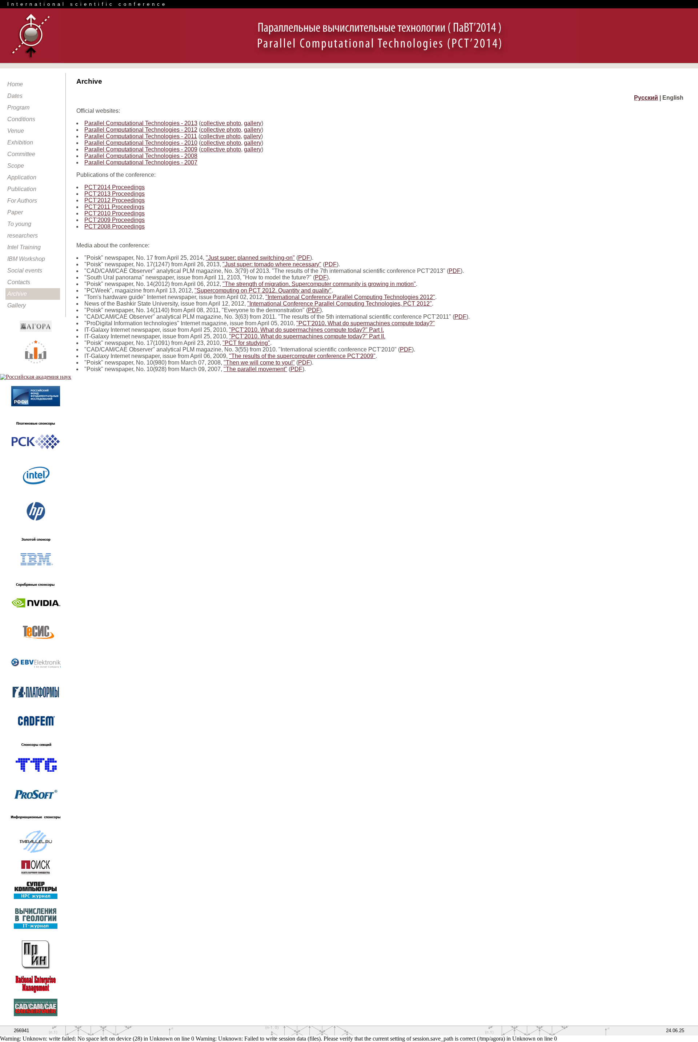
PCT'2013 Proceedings (114, 194)
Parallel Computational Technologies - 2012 (140, 130)
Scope (15, 166)
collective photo (221, 123)
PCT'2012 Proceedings (114, 200)
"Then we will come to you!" (259, 362)
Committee (21, 154)
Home (15, 84)
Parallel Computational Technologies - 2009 (140, 149)
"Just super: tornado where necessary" (271, 264)
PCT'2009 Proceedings (114, 220)
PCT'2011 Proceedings (114, 207)
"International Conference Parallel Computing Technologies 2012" (350, 297)
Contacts (18, 282)
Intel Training (24, 247)
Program (18, 107)
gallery (252, 123)
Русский (646, 98)
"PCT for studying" (246, 343)
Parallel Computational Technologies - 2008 (140, 156)
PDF (304, 258)
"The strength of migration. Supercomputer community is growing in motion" (319, 284)
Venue (15, 131)
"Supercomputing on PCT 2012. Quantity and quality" (263, 290)
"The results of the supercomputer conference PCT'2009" (302, 356)
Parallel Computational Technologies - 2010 (140, 143)
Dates (15, 96)
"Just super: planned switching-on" (250, 258)
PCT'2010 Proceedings (114, 213)
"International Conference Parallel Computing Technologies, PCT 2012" (339, 304)
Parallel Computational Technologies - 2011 (140, 136)
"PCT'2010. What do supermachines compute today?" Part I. (306, 330)
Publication (21, 189)
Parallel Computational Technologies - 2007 (140, 162)
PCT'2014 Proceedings (114, 187)
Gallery (16, 305)
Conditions (21, 119)
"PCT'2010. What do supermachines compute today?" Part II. (307, 336)
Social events (24, 270)
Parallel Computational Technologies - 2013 (140, 123)
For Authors (22, 201)
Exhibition (20, 142)
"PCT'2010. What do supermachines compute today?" (365, 323)
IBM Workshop (26, 259)
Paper (15, 212)
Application (21, 177)
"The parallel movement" (255, 369)
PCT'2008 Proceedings (114, 226)
